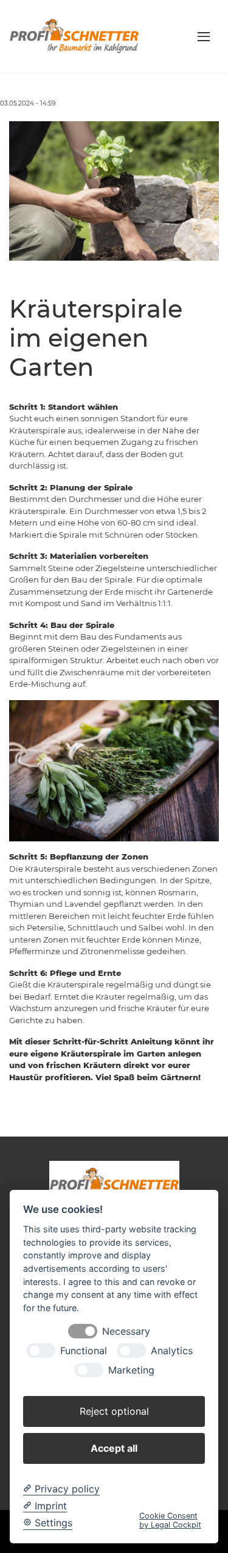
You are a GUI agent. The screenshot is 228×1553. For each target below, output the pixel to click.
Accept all (114, 1448)
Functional (83, 1351)
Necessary (126, 1331)
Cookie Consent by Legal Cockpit (170, 1520)
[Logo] (74, 35)
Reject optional (114, 1411)
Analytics (172, 1351)
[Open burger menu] (204, 36)
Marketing (131, 1370)
